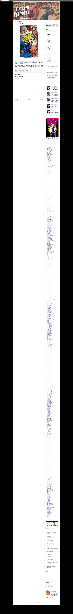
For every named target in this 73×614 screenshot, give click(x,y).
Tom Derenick (48, 499)
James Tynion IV (49, 327)
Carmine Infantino (49, 220)
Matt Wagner (48, 389)
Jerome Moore (49, 331)
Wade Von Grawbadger (50, 507)
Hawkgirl (48, 308)
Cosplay (48, 237)
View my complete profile (49, 597)
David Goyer (48, 249)
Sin (47, 473)
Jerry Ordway (48, 332)
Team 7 (48, 494)
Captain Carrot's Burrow (50, 531)
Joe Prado (48, 341)
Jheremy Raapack (49, 335)
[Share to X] (28, 70)
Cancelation (48, 219)
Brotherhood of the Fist (50, 211)
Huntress (48, 317)
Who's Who (48, 509)
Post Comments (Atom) (21, 100)
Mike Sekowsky (49, 404)
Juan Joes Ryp (49, 354)
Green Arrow (48, 298)
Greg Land (48, 301)
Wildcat (48, 511)
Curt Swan (48, 242)
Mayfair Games (49, 391)
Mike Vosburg (48, 405)
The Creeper (48, 497)
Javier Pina (48, 328)
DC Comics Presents (49, 253)
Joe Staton (48, 343)
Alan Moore (48, 159)
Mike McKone (48, 399)
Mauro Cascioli (49, 390)
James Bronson (49, 325)
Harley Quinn (48, 307)
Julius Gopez (48, 355)
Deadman (48, 256)
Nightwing (48, 421)
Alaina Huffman (49, 156)
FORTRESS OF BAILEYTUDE (51, 537)
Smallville (48, 475)
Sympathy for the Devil (50, 551)
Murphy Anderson (49, 412)
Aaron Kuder (48, 148)
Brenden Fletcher (49, 207)
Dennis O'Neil (48, 259)
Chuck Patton (48, 230)
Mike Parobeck (49, 402)
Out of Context (49, 424)
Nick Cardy (48, 419)
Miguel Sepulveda (49, 394)
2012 (47, 82)
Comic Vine (48, 232)
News (47, 417)
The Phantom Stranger (50, 559)
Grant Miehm (48, 297)
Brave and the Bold (49, 206)
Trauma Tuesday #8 (50, 65)
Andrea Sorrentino (49, 170)
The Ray (48, 498)
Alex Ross (48, 162)
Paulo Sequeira (49, 430)
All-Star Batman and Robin (50, 165)
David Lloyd (48, 250)
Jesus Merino (48, 333)
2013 (47, 41)
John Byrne (48, 345)
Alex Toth (48, 163)
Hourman (48, 313)
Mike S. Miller (48, 403)
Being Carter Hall (49, 529)
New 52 (48, 414)
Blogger (40, 602)
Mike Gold (48, 396)
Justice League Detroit (50, 540)
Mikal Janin (48, 395)
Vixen (47, 506)
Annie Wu (48, 173)
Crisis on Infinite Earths (50, 240)
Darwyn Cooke (49, 247)
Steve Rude (48, 486)
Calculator (48, 217)
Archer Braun (48, 176)
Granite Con (48, 296)
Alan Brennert (48, 157)
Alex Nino (48, 161)
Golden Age (48, 294)
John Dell (48, 346)
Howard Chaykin (49, 314)
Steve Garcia (48, 485)
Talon (47, 493)
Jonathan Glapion (49, 350)
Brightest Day (48, 209)
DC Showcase (49, 254)
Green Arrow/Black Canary (50, 299)
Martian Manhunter (49, 385)
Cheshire (48, 223)
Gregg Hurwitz (49, 304)
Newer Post (16, 99)
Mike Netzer (48, 401)
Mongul (48, 409)
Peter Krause (48, 433)
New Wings (48, 416)
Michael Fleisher (49, 392)
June (48, 49)
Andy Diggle (48, 171)
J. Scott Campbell (49, 323)
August (49, 47)
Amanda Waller (49, 167)
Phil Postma (48, 435)
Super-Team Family (49, 490)
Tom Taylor (48, 500)
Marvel (48, 386)
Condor (48, 236)
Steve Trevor (48, 487)
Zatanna (48, 515)
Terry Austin (48, 496)
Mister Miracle (48, 408)
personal (48, 432)
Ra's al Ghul (48, 443)
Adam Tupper (48, 152)
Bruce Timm (48, 212)
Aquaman (48, 175)
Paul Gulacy (48, 428)
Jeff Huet (48, 329)
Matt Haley (48, 388)
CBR (47, 222)
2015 (47, 39)
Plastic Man (48, 437)
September (49, 46)
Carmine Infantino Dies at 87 (51, 77)
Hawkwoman (48, 310)
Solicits (48, 476)
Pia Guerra (48, 436)
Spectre (48, 478)
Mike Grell (48, 397)
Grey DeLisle (48, 305)
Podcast (48, 439)
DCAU (47, 255)
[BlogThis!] (27, 70)
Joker (47, 349)
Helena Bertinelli (49, 311)
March (48, 78)
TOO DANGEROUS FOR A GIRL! (51, 563)
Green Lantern (49, 300)
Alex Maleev (48, 160)
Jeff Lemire (48, 330)
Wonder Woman (49, 512)
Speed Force (49, 547)
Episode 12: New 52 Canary (54, 110)
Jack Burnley (48, 324)
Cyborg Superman (49, 244)
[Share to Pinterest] (30, 70)
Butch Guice (48, 214)
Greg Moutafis (48, 302)
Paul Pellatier (48, 429)
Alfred (47, 164)
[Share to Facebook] (29, 70)
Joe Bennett (48, 340)
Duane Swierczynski (49, 267)
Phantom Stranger (49, 434)
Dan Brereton (48, 245)
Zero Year (48, 517)
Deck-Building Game (49, 258)
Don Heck (48, 264)
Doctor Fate (48, 263)
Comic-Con (48, 233)
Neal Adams (48, 413)
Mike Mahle (48, 398)
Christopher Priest (49, 227)
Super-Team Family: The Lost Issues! (52, 548)
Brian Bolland (48, 208)
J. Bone (48, 322)
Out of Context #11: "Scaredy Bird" (52, 74)
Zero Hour (48, 516)
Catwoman (48, 221)
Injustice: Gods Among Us (50, 319)
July (48, 48)
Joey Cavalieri (49, 344)
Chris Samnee (49, 225)
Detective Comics (49, 260)
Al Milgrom (48, 155)
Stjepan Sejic (48, 488)
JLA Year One (48, 338)
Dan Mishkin (48, 246)
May (48, 50)
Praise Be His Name (49, 442)
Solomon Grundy (49, 477)
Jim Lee (48, 337)
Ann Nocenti (48, 172)
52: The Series (49, 147)
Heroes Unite (48, 312)
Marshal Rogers (49, 384)
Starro (47, 481)
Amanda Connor (49, 166)
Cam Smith (48, 218)
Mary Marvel (48, 387)
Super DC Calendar (49, 489)
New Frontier (48, 415)
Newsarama (48, 418)
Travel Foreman (49, 503)
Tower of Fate (49, 565)
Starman (48, 480)
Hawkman (48, 309)
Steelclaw (48, 483)
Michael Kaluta (49, 393)
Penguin (48, 431)
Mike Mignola (48, 400)
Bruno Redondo (49, 213)
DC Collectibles (49, 252)
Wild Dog (48, 510)
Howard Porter (49, 315)
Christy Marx (48, 228)
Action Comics (49, 150)
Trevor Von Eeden (49, 504)
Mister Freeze (48, 407)
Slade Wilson (48, 474)
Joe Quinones (48, 342)
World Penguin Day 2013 (50, 61)
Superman (48, 492)
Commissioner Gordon (50, 235)
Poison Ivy (48, 440)
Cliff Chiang (48, 231)
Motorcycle (48, 410)
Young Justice (48, 514)
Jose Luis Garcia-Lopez (50, 352)
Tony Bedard (48, 501)
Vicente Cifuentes (49, 505)
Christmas (48, 226)
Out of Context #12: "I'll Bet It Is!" (51, 62)
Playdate (48, 438)
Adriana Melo (48, 153)
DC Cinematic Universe (50, 251)
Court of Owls (48, 238)
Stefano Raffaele (49, 484)
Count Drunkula (54, 591)
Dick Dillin (48, 261)
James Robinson (49, 326)
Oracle (47, 422)
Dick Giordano (49, 262)
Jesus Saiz (48, 334)
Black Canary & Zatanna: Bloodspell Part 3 (54, 92)
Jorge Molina (48, 351)
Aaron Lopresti (49, 149)
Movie (47, 411)
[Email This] (26, 70)
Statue (47, 482)
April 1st (48, 174)
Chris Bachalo (49, 224)
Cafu (47, 215)
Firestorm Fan (49, 536)
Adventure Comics (49, 154)
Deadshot (48, 257)
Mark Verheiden (49, 382)
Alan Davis (48, 158)
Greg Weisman (49, 303)
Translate (52, 32)
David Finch (48, 248)
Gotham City (48, 295)
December (49, 42)
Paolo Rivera (48, 425)
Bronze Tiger (48, 210)
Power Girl (48, 441)
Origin (47, 423)
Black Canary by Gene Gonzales (51, 71)
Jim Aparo (48, 336)
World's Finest (48, 513)
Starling (48, 479)
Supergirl (48, 491)
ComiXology (48, 234)
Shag (47, 470)
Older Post (41, 99)
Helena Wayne (49, 539)
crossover (48, 241)
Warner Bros (48, 508)
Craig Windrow (49, 239)
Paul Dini (48, 427)
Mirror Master (48, 406)
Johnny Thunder (49, 348)
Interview (48, 320)
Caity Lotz (48, 216)
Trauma (48, 502)
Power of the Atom (49, 543)
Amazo (48, 168)
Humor (48, 316)
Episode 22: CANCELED (54, 86)
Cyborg (48, 243)
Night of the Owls (49, 420)
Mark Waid (48, 383)
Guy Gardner (48, 306)
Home (29, 99)
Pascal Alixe (48, 426)
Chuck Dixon (48, 229)
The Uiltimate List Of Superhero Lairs (52, 562)
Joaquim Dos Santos (49, 339)
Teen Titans (48, 495)
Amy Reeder (48, 169)
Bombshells (48, 204)
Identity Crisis (48, 318)
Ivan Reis (48, 321)
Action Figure (48, 151)
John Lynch (48, 347)
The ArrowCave (49, 554)
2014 (47, 40)
